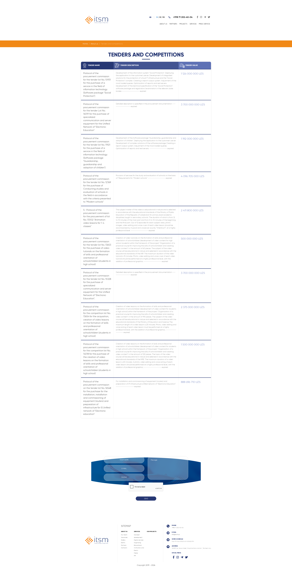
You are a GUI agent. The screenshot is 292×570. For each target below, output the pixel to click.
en (157, 17)
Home (85, 44)
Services (193, 24)
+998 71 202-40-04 (182, 17)
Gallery (123, 540)
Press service (204, 24)
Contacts (124, 548)
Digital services (138, 540)
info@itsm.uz (176, 534)
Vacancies (124, 537)
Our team (124, 535)
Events (123, 542)
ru (164, 17)
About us (163, 24)
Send (146, 498)
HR (135, 555)
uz (160, 17)
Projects (183, 24)
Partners (173, 24)
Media (136, 553)
